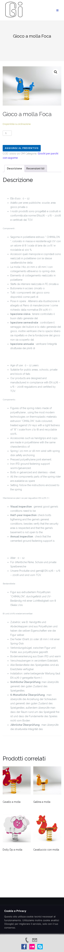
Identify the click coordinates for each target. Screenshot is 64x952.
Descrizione (14, 168)
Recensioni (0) (35, 168)
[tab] (14, 168)
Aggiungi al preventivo (22, 148)
